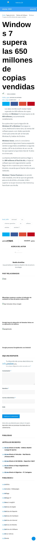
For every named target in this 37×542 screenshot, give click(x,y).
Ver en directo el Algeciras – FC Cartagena (18, 472)
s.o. (22, 219)
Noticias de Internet (11, 520)
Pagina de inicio (10, 15)
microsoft (14, 219)
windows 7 (16, 227)
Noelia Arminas (11, 94)
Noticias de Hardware (11, 516)
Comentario (6, 371)
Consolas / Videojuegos (12, 489)
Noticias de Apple (10, 507)
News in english (10, 502)
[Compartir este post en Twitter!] (6, 104)
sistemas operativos (10, 223)
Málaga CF (8, 498)
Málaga (7, 493)
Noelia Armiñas (18, 262)
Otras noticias (9, 534)
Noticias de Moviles (11, 525)
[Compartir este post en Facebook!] (14, 104)
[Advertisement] (18, 202)
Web (3, 407)
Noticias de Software (21, 15)
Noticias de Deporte (11, 511)
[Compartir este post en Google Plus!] (22, 104)
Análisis (7, 484)
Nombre (5, 388)
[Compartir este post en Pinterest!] (31, 104)
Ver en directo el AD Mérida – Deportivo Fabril (20, 461)
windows (7, 227)
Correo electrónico (9, 398)
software (28, 223)
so (20, 223)
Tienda (7, 538)
